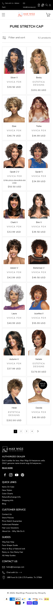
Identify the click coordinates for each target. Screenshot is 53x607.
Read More (7, 468)
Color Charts (7, 493)
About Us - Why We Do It (13, 531)
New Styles (7, 490)
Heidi (14, 407)
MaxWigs (20, 593)
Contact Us (7, 514)
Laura (14, 313)
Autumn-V (14, 359)
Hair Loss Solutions (10, 528)
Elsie (14, 126)
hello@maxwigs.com (15, 567)
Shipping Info (7, 500)
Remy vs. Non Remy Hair (12, 552)
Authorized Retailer (10, 524)
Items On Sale (8, 487)
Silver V (14, 77)
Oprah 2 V (14, 171)
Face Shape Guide (10, 545)
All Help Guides (9, 555)
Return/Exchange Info (11, 497)
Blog (4, 503)
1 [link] (15, 431)
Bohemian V (38, 268)
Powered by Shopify (36, 593)
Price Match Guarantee (12, 521)
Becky (39, 77)
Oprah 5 (39, 171)
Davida (39, 407)
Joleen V (14, 268)
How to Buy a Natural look (13, 548)
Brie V (39, 222)
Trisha (38, 126)
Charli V (14, 222)
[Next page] (37, 431)
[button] (46, 5)
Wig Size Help (8, 542)
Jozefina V (38, 313)
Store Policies (8, 517)
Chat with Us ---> (14, 572)
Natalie (38, 359)
